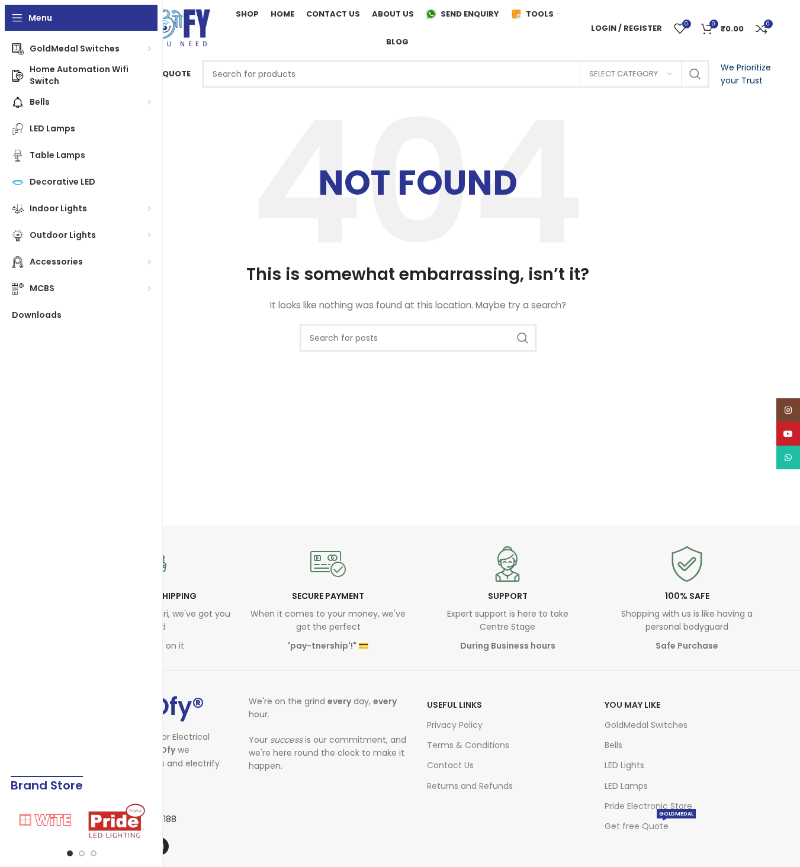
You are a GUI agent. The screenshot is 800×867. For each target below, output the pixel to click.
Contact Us (450, 765)
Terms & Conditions (468, 745)
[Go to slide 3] (94, 853)
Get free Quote (649, 824)
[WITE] (46, 821)
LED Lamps (626, 786)
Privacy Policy (455, 725)
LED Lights (624, 765)
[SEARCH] (695, 74)
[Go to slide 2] (82, 853)
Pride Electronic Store (648, 806)
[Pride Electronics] (117, 821)
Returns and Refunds (470, 786)
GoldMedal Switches (646, 725)
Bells (613, 745)
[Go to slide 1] (70, 853)
